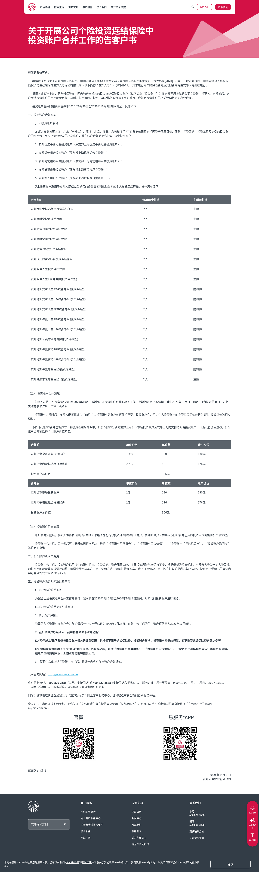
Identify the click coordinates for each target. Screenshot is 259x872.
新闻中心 (136, 818)
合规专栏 (136, 824)
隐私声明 (87, 862)
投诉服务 (86, 831)
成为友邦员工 (139, 837)
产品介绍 (45, 7)
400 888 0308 (197, 824)
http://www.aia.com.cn (63, 674)
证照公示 (136, 811)
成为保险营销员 (140, 844)
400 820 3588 (197, 815)
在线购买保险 (88, 811)
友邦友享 (136, 831)
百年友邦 (73, 7)
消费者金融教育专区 (92, 824)
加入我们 (102, 7)
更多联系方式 (196, 831)
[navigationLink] (32, 7)
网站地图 (86, 837)
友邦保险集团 (39, 824)
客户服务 (87, 7)
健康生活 (59, 7)
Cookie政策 (73, 862)
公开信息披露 (118, 7)
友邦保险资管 (196, 838)
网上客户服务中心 (91, 818)
